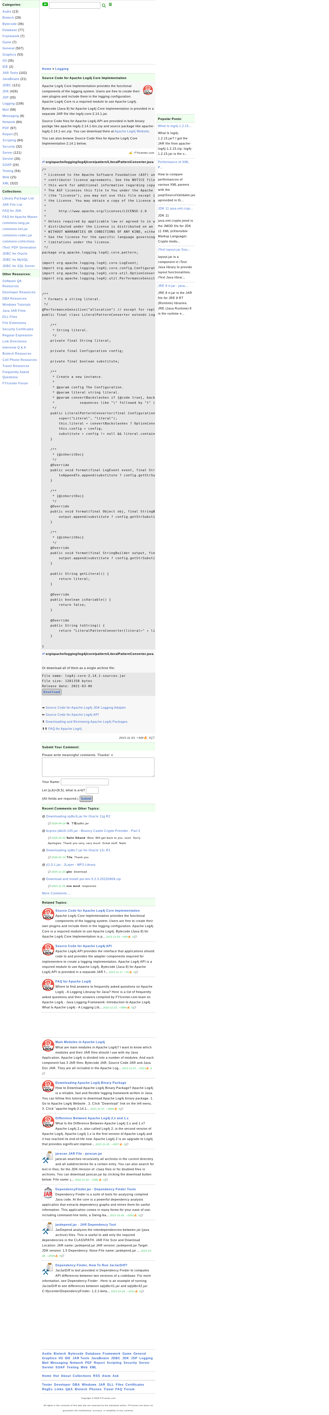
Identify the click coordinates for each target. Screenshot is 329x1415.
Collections (82, 1375)
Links (59, 1389)
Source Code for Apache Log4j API (72, 714)
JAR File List (12, 204)
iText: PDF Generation (19, 247)
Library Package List (18, 198)
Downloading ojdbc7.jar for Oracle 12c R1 (78, 850)
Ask (116, 1375)
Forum (129, 1389)
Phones (95, 1389)
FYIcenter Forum (15, 383)
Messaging (10, 116)
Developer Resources (19, 292)
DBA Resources (14, 298)
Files (120, 1384)
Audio (6, 11)
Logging (8, 103)
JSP (5, 97)
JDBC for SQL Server (18, 266)
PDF (5, 128)
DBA (76, 1384)
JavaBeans (10, 79)
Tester (47, 1384)
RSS (96, 1375)
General (8, 48)
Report (7, 134)
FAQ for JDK (12, 210)
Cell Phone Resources (19, 359)
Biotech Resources (16, 353)
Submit (86, 798)
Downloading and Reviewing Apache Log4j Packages (87, 721)
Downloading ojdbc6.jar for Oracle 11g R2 (78, 816)
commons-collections (18, 241)
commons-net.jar (15, 229)
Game (6, 42)
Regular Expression (17, 335)
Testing (8, 171)
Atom (106, 1375)
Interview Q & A (14, 347)
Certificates (134, 1384)
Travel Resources (15, 366)
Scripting (9, 140)
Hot (56, 1375)
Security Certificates (18, 329)
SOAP (7, 164)
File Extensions (14, 323)
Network (8, 122)
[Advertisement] (21, 444)
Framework (10, 36)
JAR (101, 1384)
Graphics (9, 54)
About (66, 1375)
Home (46, 68)
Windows (89, 1384)
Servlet (7, 158)
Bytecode (9, 24)
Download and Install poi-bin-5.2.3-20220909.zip (83, 879)
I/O (4, 60)
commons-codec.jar (17, 235)
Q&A (69, 1389)
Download (51, 692)
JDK (5, 91)
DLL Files (9, 316)
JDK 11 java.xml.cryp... (175, 208)
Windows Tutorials (16, 304)
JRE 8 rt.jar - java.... (173, 285)
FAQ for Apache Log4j (65, 728)
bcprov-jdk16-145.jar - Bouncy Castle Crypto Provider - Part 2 (93, 830)
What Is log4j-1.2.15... (175, 126)
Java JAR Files (14, 310)
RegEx (47, 1389)
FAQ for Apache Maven (20, 216)
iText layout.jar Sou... (174, 249)
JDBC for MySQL (15, 259)
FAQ (118, 1389)
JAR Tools (10, 72)
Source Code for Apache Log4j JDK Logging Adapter (86, 707)
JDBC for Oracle (14, 253)
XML (5, 183)
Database (9, 30)
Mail (5, 109)
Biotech (8, 17)
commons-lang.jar (16, 223)
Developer (62, 1384)
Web (5, 177)
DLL (110, 1384)
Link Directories (14, 341)
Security (8, 146)
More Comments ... (56, 893)
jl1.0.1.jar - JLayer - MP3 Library (71, 864)
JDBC (6, 85)
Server (7, 152)
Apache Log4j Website (132, 131)
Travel (108, 1389)
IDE (5, 66)
